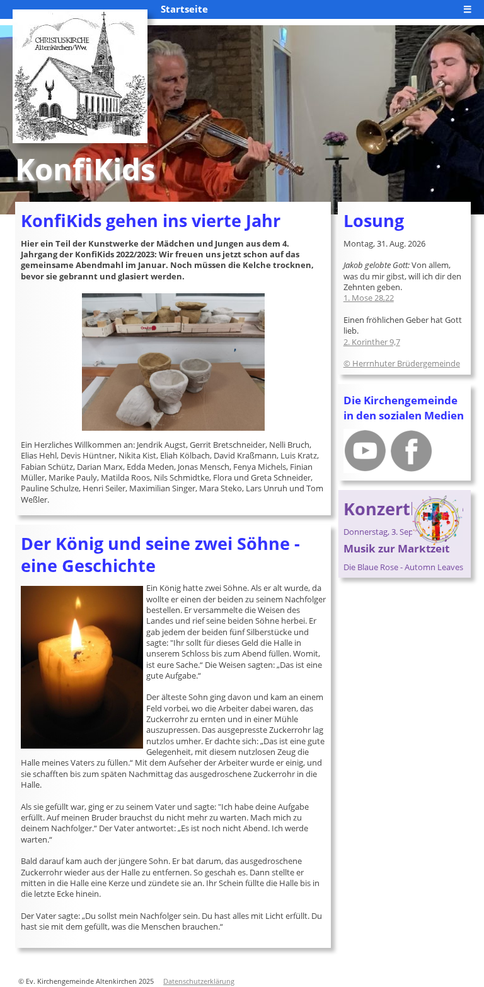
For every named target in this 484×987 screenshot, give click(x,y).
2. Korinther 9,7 (371, 341)
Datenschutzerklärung (198, 981)
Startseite (184, 9)
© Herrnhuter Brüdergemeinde (401, 363)
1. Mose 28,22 (368, 297)
